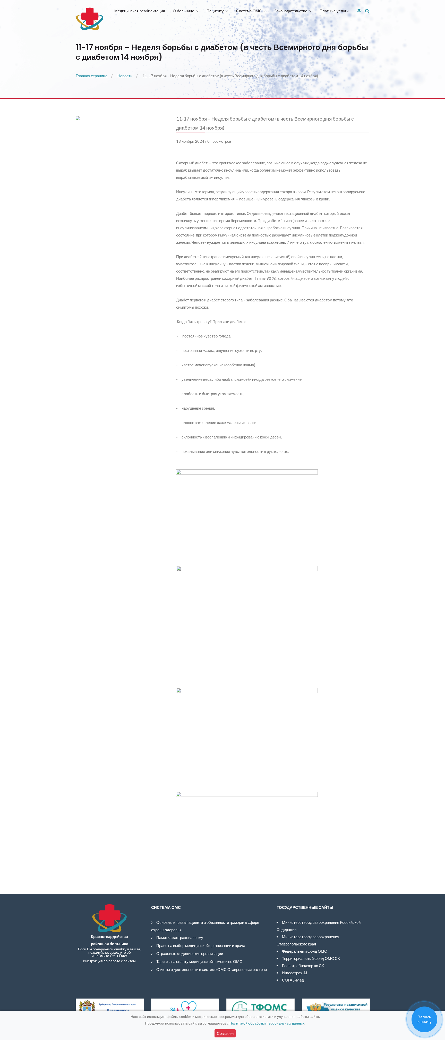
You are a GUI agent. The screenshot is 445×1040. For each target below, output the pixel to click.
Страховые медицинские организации (189, 953)
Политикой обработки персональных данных (266, 1023)
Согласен (225, 1033)
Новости (124, 75)
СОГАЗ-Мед (293, 980)
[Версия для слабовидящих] (357, 11)
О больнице (183, 11)
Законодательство (290, 11)
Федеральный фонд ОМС (304, 951)
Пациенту (215, 11)
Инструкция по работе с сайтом (109, 961)
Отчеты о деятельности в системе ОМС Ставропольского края (211, 969)
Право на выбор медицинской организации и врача (200, 945)
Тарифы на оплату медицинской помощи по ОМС (199, 961)
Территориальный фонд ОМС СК (311, 958)
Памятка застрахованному (179, 937)
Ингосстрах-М (294, 972)
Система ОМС (249, 11)
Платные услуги (334, 11)
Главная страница (91, 75)
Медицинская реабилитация (139, 11)
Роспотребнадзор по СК (303, 965)
